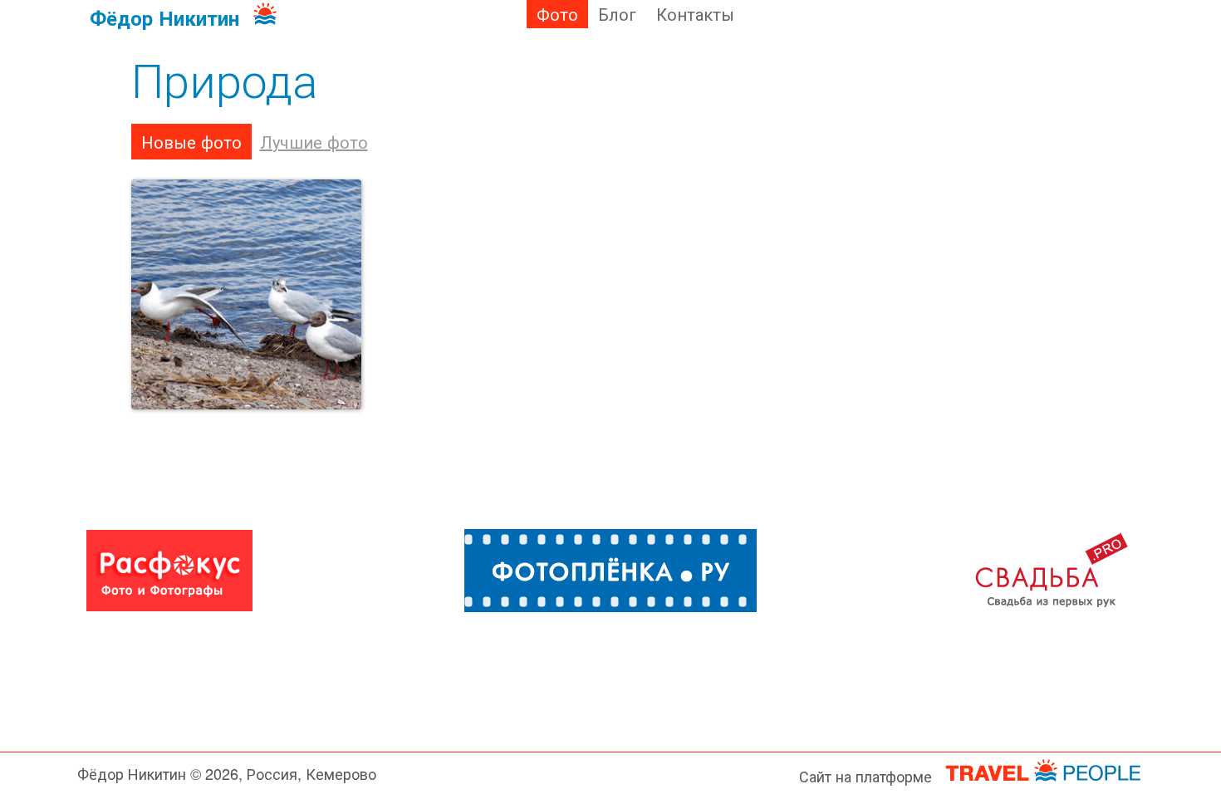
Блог (617, 14)
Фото (557, 14)
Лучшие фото (314, 142)
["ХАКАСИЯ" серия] (246, 294)
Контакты (695, 14)
